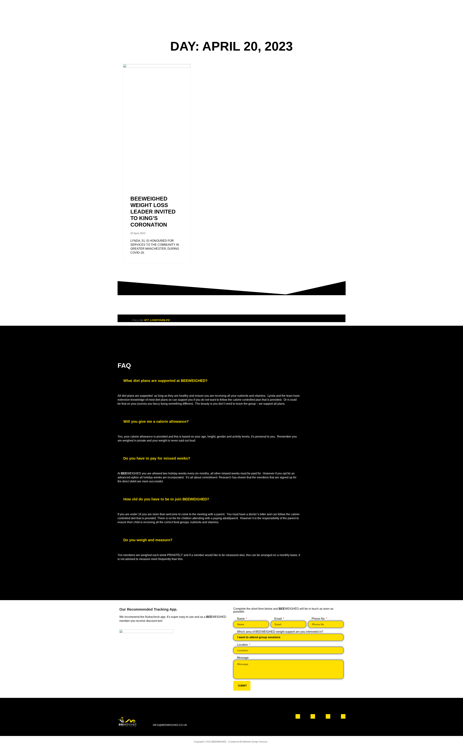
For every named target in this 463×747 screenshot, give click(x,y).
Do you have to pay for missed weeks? (156, 458)
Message (243, 657)
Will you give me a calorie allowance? (156, 421)
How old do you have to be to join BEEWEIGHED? (166, 499)
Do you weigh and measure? (147, 540)
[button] (231, 380)
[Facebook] (298, 716)
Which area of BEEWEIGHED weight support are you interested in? (280, 631)
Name (241, 618)
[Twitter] (328, 716)
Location (243, 644)
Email (278, 618)
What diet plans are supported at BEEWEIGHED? (165, 381)
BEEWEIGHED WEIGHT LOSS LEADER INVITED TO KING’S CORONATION (153, 212)
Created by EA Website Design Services (247, 741)
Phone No (318, 618)
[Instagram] (313, 716)
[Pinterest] (343, 716)
